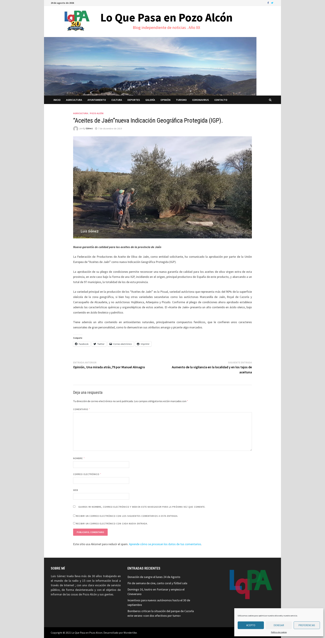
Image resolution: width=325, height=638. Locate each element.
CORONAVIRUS (200, 99)
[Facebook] (268, 3)
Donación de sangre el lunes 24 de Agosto (153, 577)
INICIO (57, 99)
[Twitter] (272, 3)
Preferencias (306, 625)
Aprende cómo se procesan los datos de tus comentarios (165, 544)
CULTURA (116, 99)
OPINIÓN (165, 99)
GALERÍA (150, 99)
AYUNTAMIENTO (97, 99)
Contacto (220, 99)
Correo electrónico (87, 474)
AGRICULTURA (74, 99)
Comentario (81, 409)
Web (75, 490)
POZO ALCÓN (96, 113)
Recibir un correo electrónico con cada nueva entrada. (112, 523)
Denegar (279, 625)
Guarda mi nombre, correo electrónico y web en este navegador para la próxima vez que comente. (141, 506)
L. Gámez (88, 128)
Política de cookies (279, 632)
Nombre (79, 458)
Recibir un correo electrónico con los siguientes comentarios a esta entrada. (127, 515)
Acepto (250, 625)
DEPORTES (133, 99)
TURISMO (181, 99)
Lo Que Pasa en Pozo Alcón (166, 17)
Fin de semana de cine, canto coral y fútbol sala (157, 583)
